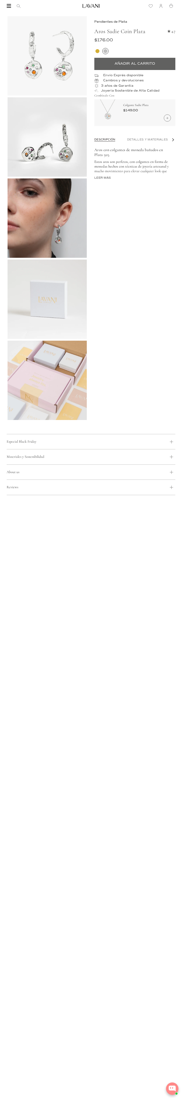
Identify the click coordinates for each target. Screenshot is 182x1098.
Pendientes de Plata (110, 22)
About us (13, 472)
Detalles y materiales (147, 139)
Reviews (12, 487)
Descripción (104, 139)
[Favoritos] (152, 6)
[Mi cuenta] (162, 6)
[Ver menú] (9, 6)
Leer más (102, 177)
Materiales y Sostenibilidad (25, 456)
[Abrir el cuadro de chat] (172, 1088)
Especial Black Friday (21, 441)
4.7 (173, 31)
